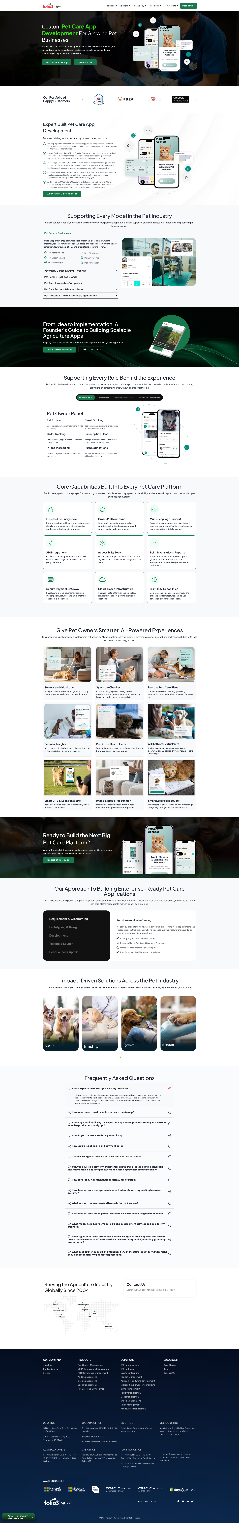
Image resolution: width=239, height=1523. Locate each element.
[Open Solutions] (130, 5)
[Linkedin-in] (187, 1501)
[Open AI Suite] (178, 5)
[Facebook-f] (178, 1501)
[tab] (86, 397)
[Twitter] (192, 1501)
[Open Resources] (160, 5)
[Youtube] (182, 1501)
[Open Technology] (146, 5)
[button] (82, 99)
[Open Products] (116, 5)
